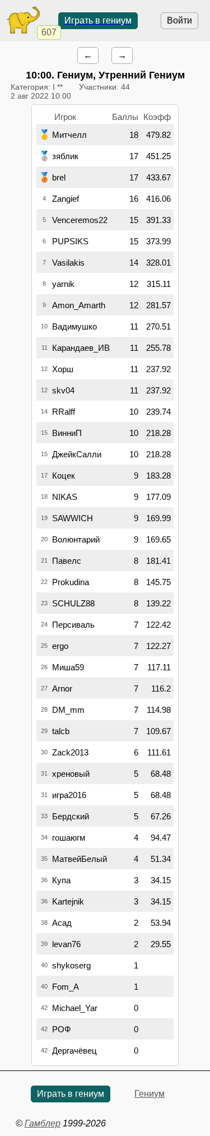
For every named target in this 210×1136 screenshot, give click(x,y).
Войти (179, 20)
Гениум (149, 1093)
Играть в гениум (98, 20)
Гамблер (42, 1123)
